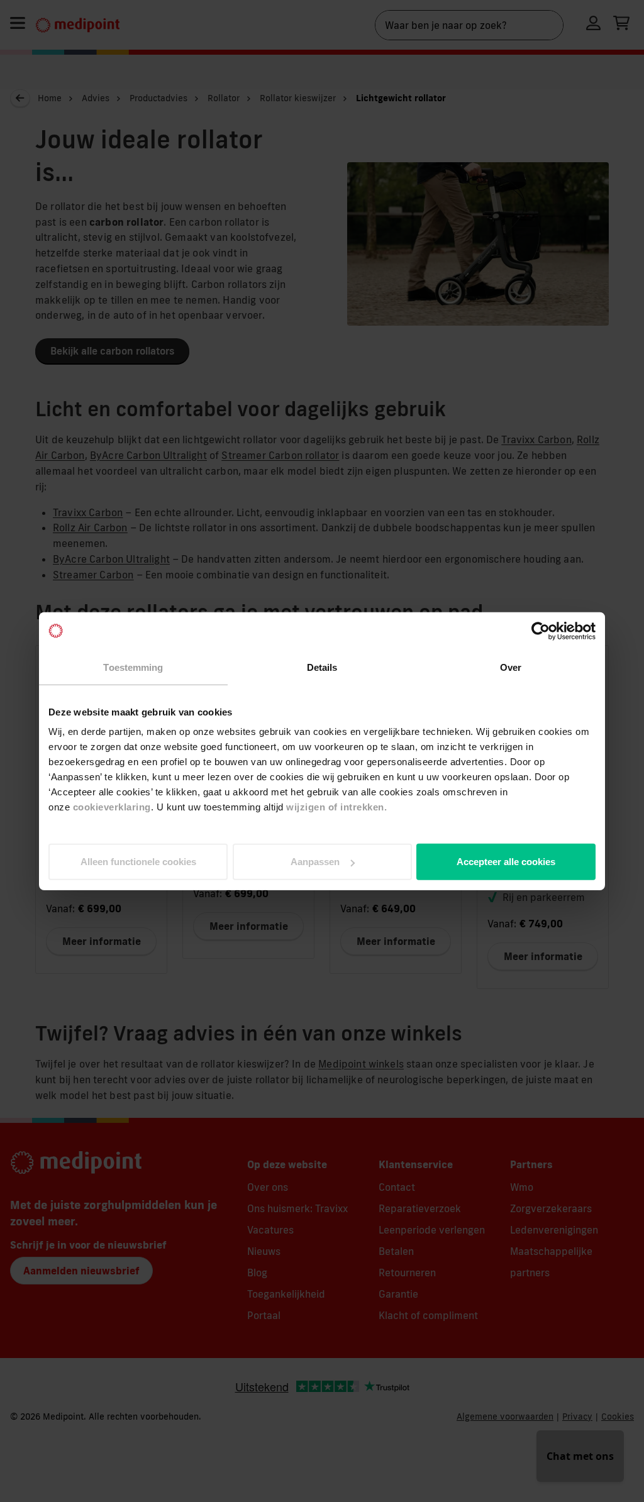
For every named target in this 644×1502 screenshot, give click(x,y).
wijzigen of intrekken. (336, 807)
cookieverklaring (112, 807)
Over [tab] (510, 666)
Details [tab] (322, 666)
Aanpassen (315, 861)
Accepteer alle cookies (506, 861)
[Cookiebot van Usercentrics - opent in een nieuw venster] (541, 630)
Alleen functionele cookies (138, 861)
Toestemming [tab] (133, 666)
